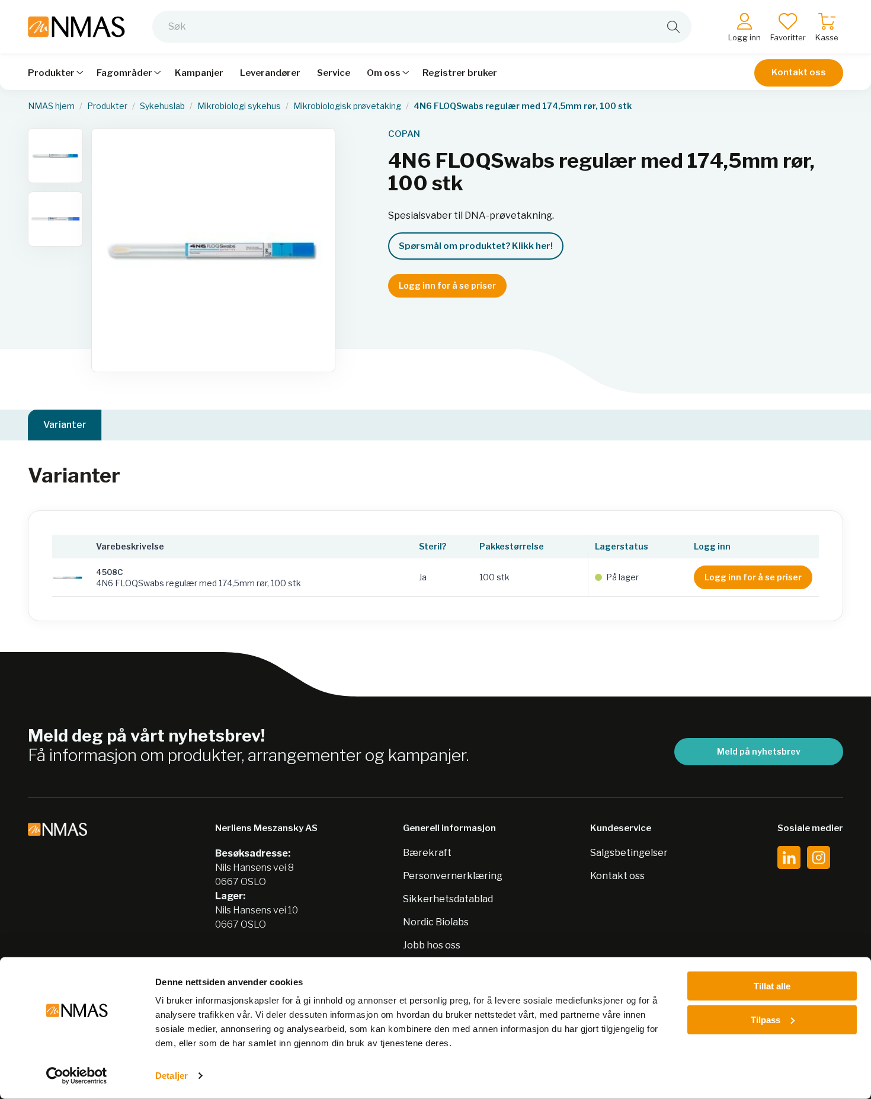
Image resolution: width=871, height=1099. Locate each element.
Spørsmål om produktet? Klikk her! (476, 246)
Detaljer (171, 1076)
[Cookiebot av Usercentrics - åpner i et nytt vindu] (77, 1076)
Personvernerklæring (452, 875)
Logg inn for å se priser (447, 285)
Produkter (107, 106)
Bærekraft (427, 852)
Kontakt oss (798, 72)
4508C (109, 572)
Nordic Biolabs (436, 922)
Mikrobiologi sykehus (239, 106)
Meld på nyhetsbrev (758, 751)
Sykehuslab (162, 106)
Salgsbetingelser (629, 852)
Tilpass (765, 1019)
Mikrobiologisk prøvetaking (347, 106)
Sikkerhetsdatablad (448, 899)
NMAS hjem (51, 106)
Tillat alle (772, 986)
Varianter (65, 424)
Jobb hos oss (431, 945)
